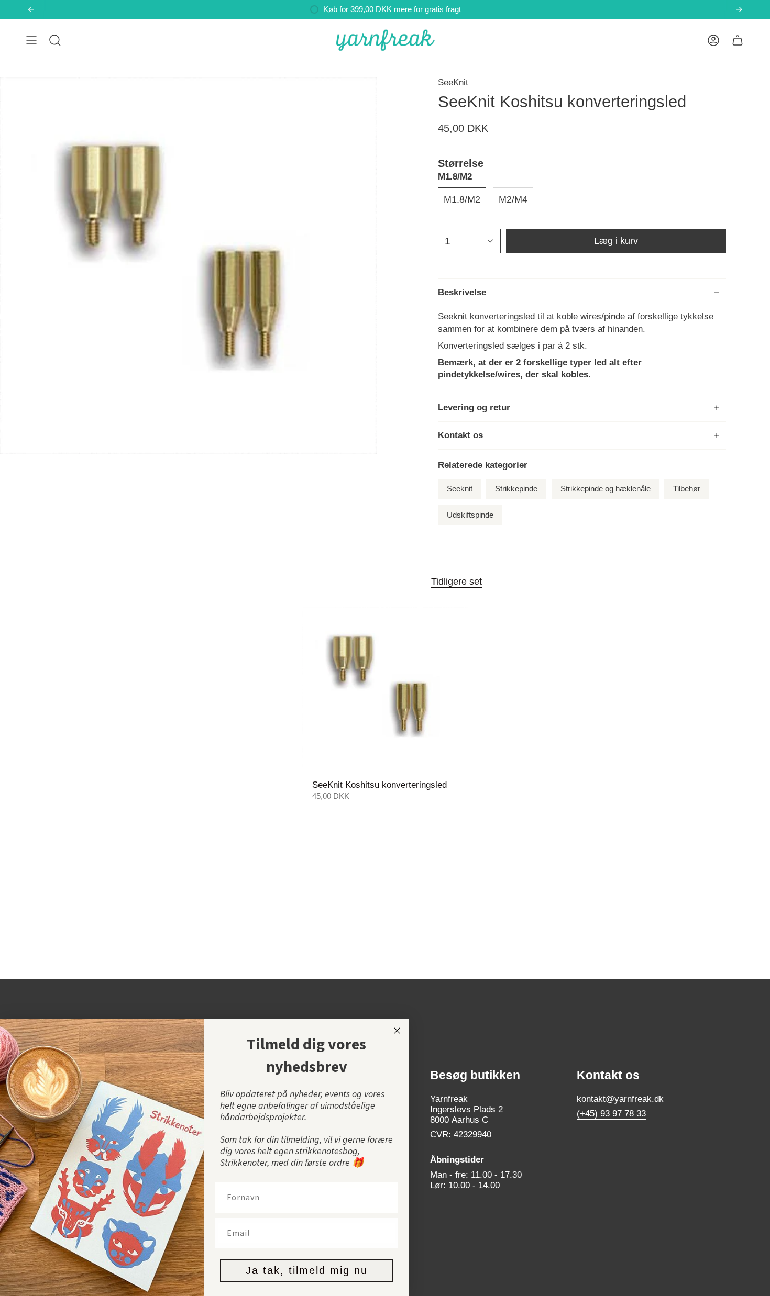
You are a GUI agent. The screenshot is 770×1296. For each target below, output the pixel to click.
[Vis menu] (31, 40)
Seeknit (459, 489)
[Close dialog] (397, 1030)
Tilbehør (686, 489)
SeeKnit (453, 82)
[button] (55, 40)
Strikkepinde (516, 489)
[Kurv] (737, 40)
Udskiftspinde (470, 515)
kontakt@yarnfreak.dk (620, 1099)
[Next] (739, 9)
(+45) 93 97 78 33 (611, 1114)
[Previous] (31, 9)
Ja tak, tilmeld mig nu (307, 1270)
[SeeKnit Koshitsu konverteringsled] (385, 690)
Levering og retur (474, 407)
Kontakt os (460, 435)
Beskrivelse (462, 292)
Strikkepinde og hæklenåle (605, 489)
